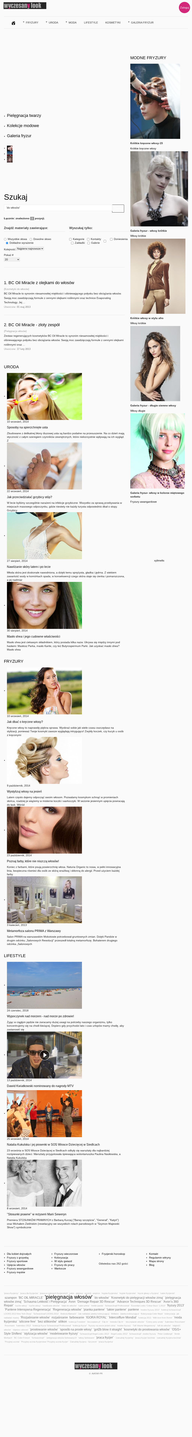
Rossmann (10, 1325)
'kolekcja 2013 (144, 1318)
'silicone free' (27, 1321)
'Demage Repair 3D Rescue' (96, 1301)
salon (71, 1293)
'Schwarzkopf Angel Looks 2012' (94, 1334)
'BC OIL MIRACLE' (30, 1297)
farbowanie (76, 1317)
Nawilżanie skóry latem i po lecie (29, 566)
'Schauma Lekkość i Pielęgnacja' (45, 1301)
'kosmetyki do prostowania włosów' (147, 1329)
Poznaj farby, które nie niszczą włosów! (33, 861)
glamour (79, 1293)
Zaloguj (184, 7)
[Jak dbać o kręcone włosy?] (44, 690)
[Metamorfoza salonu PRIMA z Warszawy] (44, 899)
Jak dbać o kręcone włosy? (25, 721)
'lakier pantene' (116, 1309)
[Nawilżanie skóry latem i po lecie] (44, 535)
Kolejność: (10, 249)
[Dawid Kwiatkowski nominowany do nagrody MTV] (44, 1054)
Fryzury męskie (16, 1272)
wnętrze (96, 1293)
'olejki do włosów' (69, 1306)
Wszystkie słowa (17, 239)
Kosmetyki (113, 22)
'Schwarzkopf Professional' (117, 1306)
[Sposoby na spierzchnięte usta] (44, 396)
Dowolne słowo (42, 239)
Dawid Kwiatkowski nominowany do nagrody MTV (40, 1086)
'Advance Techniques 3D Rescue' (139, 1301)
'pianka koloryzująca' (129, 1314)
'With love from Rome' (162, 1318)
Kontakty (96, 239)
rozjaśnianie (60, 1317)
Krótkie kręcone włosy (143, 148)
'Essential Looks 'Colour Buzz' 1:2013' (148, 1306)
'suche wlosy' (35, 1306)
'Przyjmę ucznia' (12, 1342)
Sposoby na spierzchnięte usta (27, 427)
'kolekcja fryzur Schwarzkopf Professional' (51, 1325)
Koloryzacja (61, 1257)
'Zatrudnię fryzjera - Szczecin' (83, 1342)
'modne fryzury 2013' (150, 1310)
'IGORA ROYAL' (96, 1317)
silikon (62, 1321)
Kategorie (78, 239)
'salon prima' (83, 1306)
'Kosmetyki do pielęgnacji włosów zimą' (137, 1297)
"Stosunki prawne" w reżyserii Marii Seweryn (36, 1214)
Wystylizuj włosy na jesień (24, 791)
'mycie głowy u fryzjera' (148, 1293)
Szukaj (118, 208)
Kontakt (153, 1253)
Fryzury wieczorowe (66, 1253)
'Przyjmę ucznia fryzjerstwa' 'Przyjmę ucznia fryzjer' (44, 1342)
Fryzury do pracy (64, 1264)
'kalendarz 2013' (23, 1325)
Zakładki (80, 242)
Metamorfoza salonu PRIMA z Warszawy (34, 931)
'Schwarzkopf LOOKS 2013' (46, 1314)
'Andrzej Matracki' (68, 1314)
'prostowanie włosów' (44, 1329)
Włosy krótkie (138, 235)
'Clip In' (105, 1322)
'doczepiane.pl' (93, 1322)
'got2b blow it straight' (108, 1329)
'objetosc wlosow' (20, 1330)
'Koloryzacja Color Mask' (152, 1314)
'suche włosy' (21, 1306)
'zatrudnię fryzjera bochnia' (169, 1338)
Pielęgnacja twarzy (24, 115)
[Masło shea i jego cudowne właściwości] (44, 605)
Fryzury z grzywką (17, 1257)
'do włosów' (101, 1297)
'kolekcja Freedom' (77, 1322)
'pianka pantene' (94, 1309)
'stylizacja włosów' (36, 1333)
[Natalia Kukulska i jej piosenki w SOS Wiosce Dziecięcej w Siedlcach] (44, 1113)
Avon (72, 1301)
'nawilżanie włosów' (51, 1306)
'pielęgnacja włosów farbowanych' (61, 1338)
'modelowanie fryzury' (64, 1333)
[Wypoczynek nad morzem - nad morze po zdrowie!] (44, 984)
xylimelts (159, 560)
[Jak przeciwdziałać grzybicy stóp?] (44, 465)
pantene (133, 1309)
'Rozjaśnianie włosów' (35, 1317)
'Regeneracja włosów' (67, 1309)
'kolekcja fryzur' (80, 1325)
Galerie (95, 242)
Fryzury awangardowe (143, 501)
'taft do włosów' (164, 1325)
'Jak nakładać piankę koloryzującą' (94, 1314)
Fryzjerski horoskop (113, 1253)
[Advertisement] (72, 176)
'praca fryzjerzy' (11, 1293)
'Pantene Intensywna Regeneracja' (28, 1309)
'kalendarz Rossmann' (175, 1322)
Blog (151, 1264)
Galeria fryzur (142, 22)
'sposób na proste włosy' (76, 1329)
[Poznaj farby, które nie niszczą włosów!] (44, 829)
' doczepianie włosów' (134, 1322)
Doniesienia (121, 239)
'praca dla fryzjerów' (29, 1293)
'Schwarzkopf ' (38, 1338)
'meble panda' (97, 1306)
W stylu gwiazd (63, 1261)
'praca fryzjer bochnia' (145, 1338)
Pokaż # (9, 254)
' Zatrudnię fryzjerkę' (124, 1338)
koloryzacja (170, 1314)
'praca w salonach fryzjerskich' (54, 1293)
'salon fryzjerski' (167, 1293)
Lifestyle (91, 22)
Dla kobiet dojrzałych (19, 1253)
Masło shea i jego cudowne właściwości (33, 636)
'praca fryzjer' (104, 1337)
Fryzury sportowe (17, 1261)
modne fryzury (149, 1334)
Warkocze (60, 1268)
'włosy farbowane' (86, 1338)
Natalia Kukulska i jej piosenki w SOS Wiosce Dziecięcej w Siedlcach (53, 1144)
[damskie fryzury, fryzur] (13, 22)
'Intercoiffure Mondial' (123, 1317)
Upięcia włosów (16, 1264)
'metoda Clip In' (116, 1322)
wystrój (88, 1293)
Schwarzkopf (135, 1334)
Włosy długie (137, 410)
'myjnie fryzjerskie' (127, 1293)
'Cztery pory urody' (154, 1322)
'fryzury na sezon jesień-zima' (102, 1325)
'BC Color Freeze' (22, 1338)
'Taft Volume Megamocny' (144, 1325)
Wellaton (115, 1314)
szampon (11, 1297)
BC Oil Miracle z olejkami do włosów (41, 282)
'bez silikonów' (47, 1321)
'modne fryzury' (124, 1325)
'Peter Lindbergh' (165, 1334)
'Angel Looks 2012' (119, 1334)
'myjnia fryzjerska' (109, 1293)
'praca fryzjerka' (105, 1342)
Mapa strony (156, 1261)
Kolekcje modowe (23, 125)
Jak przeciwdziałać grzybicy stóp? (29, 497)
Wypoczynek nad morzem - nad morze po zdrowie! (40, 1016)
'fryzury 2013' (175, 1305)
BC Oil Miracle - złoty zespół (34, 324)
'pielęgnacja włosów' (68, 1297)
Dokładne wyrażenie (22, 242)
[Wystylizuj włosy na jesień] (44, 760)
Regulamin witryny (160, 1257)
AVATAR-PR (97, 1373)
